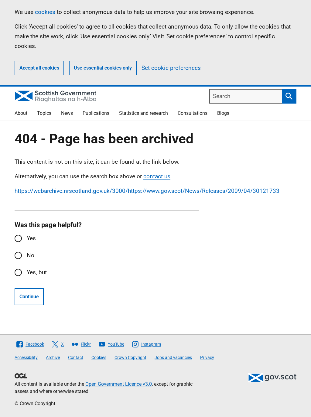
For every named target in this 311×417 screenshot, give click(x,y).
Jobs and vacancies (173, 357)
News (67, 113)
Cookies (98, 357)
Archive (53, 357)
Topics (44, 113)
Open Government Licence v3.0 (118, 384)
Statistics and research (143, 113)
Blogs (223, 113)
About (21, 113)
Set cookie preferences (171, 67)
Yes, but (37, 272)
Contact (75, 357)
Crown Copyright (130, 357)
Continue (29, 296)
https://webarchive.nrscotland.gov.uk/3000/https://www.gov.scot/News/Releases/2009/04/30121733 (147, 190)
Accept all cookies (39, 68)
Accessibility (26, 357)
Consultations (192, 113)
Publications (96, 113)
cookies (45, 12)
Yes (31, 238)
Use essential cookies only (103, 68)
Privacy (207, 357)
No (30, 255)
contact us (156, 176)
